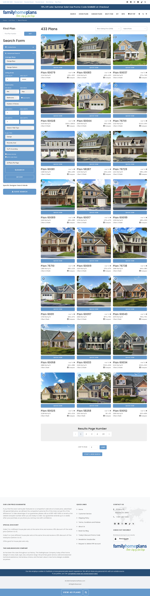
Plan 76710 (47, 266)
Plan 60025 (48, 410)
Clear (20, 177)
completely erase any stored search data (83, 574)
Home (5, 20)
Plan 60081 (48, 169)
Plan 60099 (120, 217)
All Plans (12, 20)
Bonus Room (11, 154)
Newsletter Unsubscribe (87, 539)
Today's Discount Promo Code (89, 535)
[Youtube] (138, 2)
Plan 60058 (48, 362)
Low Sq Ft (8, 76)
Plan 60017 (84, 217)
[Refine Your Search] (86, 592)
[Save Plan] (43, 37)
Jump (103, 447)
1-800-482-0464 (122, 517)
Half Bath (26, 98)
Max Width (24, 109)
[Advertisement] (94, 473)
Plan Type (8, 133)
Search (73, 14)
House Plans (83, 14)
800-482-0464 (8, 2)
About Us (82, 527)
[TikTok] (141, 2)
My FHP (132, 14)
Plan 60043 (120, 314)
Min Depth (8, 118)
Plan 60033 (84, 362)
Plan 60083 (84, 72)
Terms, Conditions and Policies (89, 522)
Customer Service (85, 514)
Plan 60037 (120, 72)
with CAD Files (12, 157)
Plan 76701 (120, 121)
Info (123, 14)
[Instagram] (134, 2)
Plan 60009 (84, 266)
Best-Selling (49, 2)
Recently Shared (28, 2)
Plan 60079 (48, 72)
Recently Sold (18, 2)
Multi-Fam (109, 14)
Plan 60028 (48, 121)
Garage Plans (96, 14)
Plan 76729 (120, 169)
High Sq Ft (24, 76)
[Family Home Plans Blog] (145, 2)
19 (103, 434)
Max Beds (23, 88)
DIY (117, 14)
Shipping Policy (84, 518)
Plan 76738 (120, 266)
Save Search (20, 191)
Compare (72, 78)
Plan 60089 (48, 217)
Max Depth (24, 118)
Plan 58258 (84, 410)
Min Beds (8, 88)
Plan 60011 (47, 314)
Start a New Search (92, 454)
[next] (109, 434)
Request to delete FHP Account (90, 544)
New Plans (58, 2)
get (30, 34)
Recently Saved (40, 2)
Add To (70, 73)
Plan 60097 (84, 314)
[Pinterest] (127, 2)
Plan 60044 (84, 121)
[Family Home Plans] (20, 14)
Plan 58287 (84, 169)
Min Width (8, 109)
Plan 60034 (120, 362)
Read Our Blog (84, 531)
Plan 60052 (120, 410)
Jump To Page (82, 447)
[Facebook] (131, 2)
